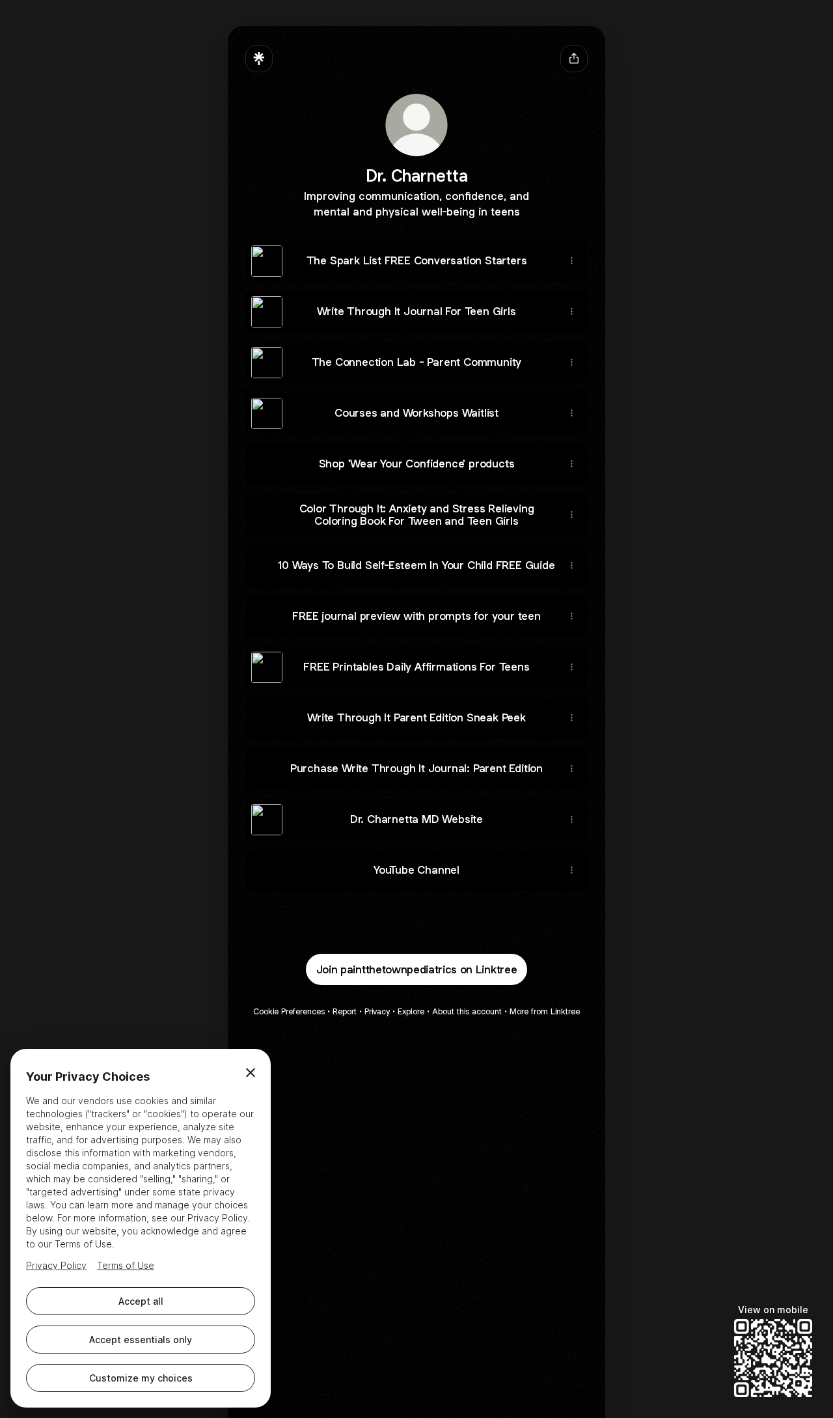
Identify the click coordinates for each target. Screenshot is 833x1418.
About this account (467, 1011)
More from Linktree (545, 1011)
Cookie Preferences (289, 1011)
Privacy (377, 1011)
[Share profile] (574, 59)
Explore (411, 1011)
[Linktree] (259, 59)
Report (345, 1011)
